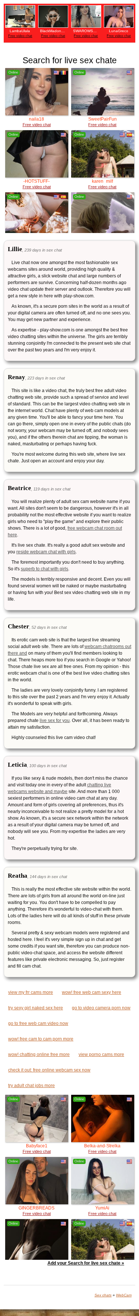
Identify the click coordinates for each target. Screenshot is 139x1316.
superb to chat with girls (44, 568)
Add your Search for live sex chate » (85, 1263)
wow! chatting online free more (39, 1054)
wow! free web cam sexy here (91, 992)
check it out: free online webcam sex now (49, 1070)
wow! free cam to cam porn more (40, 1039)
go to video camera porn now (101, 1007)
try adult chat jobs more (31, 1085)
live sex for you (55, 720)
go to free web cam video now (38, 1023)
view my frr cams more (30, 992)
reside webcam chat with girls (46, 551)
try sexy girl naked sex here (35, 1007)
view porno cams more (101, 1054)
